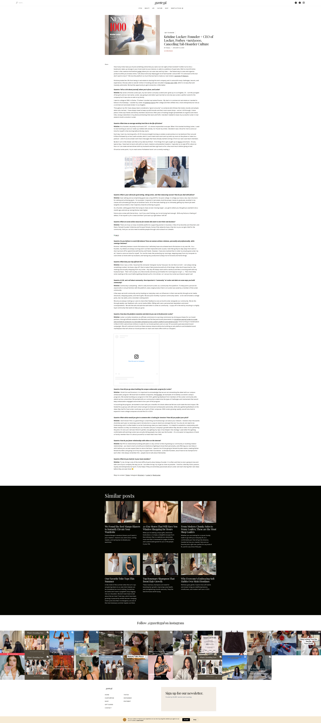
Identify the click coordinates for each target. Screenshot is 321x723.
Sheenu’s (185, 76)
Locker (139, 71)
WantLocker (157, 475)
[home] (160, 2)
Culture (159, 8)
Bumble (159, 395)
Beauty (147, 8)
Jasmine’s (177, 76)
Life (153, 8)
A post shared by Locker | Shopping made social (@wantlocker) (136, 383)
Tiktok (127, 475)
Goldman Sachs (149, 103)
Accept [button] (186, 719)
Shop (166, 8)
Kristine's (141, 475)
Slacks (180, 142)
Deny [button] (194, 719)
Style (140, 8)
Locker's (148, 475)
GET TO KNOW (169, 32)
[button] (140, 8)
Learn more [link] (139, 720)
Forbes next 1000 (171, 83)
